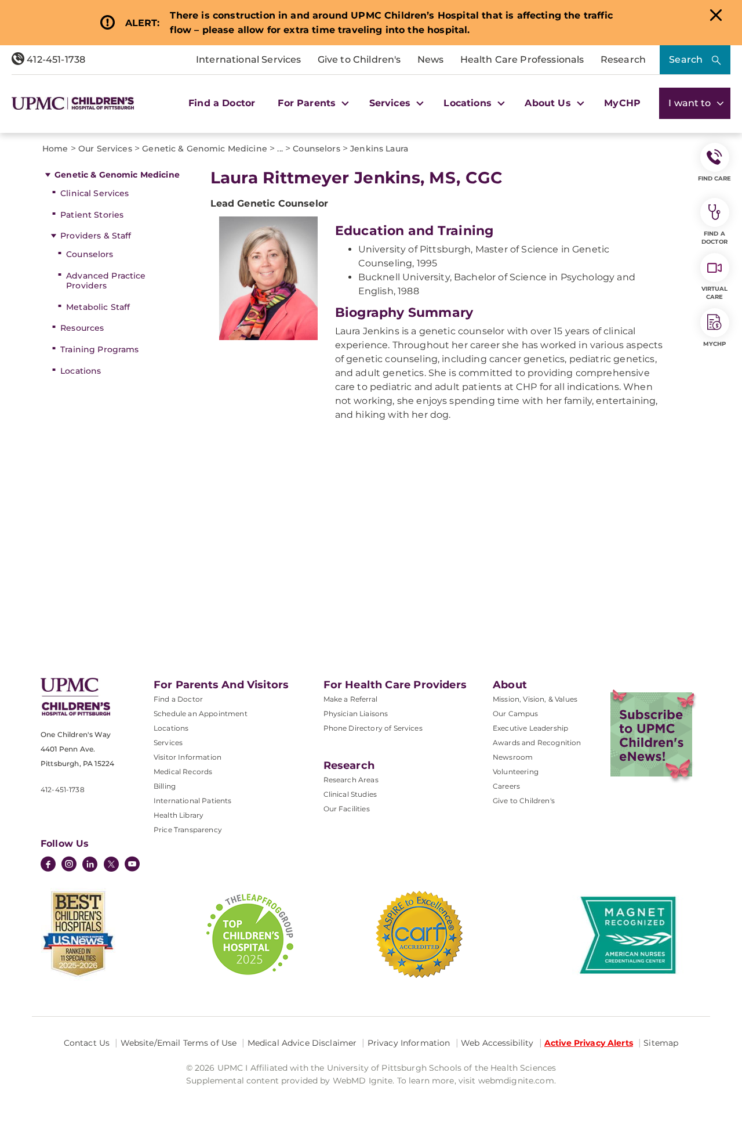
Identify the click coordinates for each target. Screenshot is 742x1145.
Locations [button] (468, 103)
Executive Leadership (530, 728)
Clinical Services (94, 193)
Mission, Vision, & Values (535, 699)
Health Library (178, 815)
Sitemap (660, 1043)
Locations (80, 371)
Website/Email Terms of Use (179, 1043)
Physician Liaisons (355, 713)
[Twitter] (111, 864)
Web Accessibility (497, 1043)
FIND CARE (715, 178)
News (430, 59)
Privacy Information (409, 1043)
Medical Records (183, 771)
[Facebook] (48, 865)
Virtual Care (714, 293)
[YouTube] (132, 865)
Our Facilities (346, 808)
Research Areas (351, 779)
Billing (165, 786)
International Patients (193, 800)
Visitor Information (187, 757)
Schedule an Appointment (201, 713)
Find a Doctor (221, 103)
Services (168, 742)
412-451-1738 (54, 59)
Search (686, 59)
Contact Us (87, 1043)
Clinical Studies (350, 794)
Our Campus (516, 713)
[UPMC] (73, 103)
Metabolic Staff (98, 307)
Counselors (89, 254)
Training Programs (99, 349)
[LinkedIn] (89, 865)
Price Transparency (188, 829)
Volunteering (516, 771)
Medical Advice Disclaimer (302, 1043)
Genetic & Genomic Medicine (117, 174)
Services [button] (391, 103)
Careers (506, 786)
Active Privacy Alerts (588, 1043)
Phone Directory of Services (373, 728)
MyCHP (622, 103)
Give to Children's (359, 59)
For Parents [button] (308, 103)
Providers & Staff (95, 235)
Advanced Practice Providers (106, 280)
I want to (691, 103)
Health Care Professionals (522, 59)
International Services (248, 59)
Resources (82, 328)
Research (623, 59)
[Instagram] (69, 865)
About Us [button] (549, 103)
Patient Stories (91, 215)
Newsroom (513, 757)
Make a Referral (350, 699)
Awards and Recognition (537, 742)
